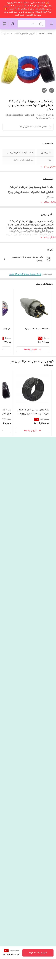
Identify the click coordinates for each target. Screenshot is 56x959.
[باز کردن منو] (51, 23)
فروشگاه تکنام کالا (46, 33)
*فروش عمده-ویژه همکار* (24, 33)
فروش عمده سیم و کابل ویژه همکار (25, 273)
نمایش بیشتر (50, 166)
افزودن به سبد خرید (38, 952)
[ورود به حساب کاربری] (12, 23)
